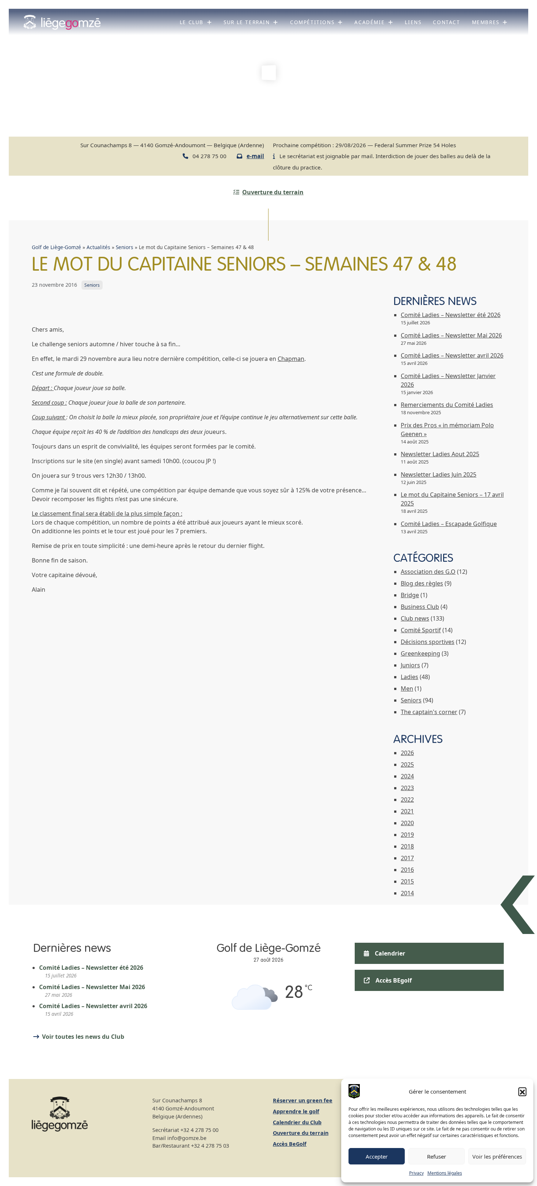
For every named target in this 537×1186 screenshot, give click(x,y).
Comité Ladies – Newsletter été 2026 (450, 315)
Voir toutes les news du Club (83, 1037)
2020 (407, 823)
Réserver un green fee (302, 1100)
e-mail (255, 156)
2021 (407, 811)
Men (407, 688)
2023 (407, 788)
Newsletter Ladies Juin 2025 (438, 474)
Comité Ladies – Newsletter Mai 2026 (451, 335)
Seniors (124, 247)
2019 (407, 835)
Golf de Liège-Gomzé (56, 247)
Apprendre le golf (296, 1111)
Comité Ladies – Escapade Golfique (449, 524)
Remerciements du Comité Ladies (447, 405)
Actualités (98, 247)
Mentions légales (444, 1173)
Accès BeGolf (289, 1143)
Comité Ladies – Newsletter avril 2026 (452, 355)
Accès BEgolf (394, 980)
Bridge (410, 595)
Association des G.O (428, 572)
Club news (415, 618)
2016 (407, 870)
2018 (407, 846)
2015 (407, 881)
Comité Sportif (421, 630)
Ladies (409, 677)
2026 (407, 753)
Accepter (377, 1156)
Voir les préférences (497, 1156)
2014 (407, 893)
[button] (522, 1091)
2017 (407, 858)
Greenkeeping (420, 653)
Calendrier (390, 953)
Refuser (436, 1156)
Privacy (416, 1173)
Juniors (410, 665)
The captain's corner (429, 712)
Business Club (420, 607)
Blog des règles (422, 583)
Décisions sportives (427, 642)
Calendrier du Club (297, 1122)
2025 (407, 764)
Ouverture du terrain (273, 192)
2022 (407, 800)
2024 (407, 776)
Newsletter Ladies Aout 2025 (440, 454)
